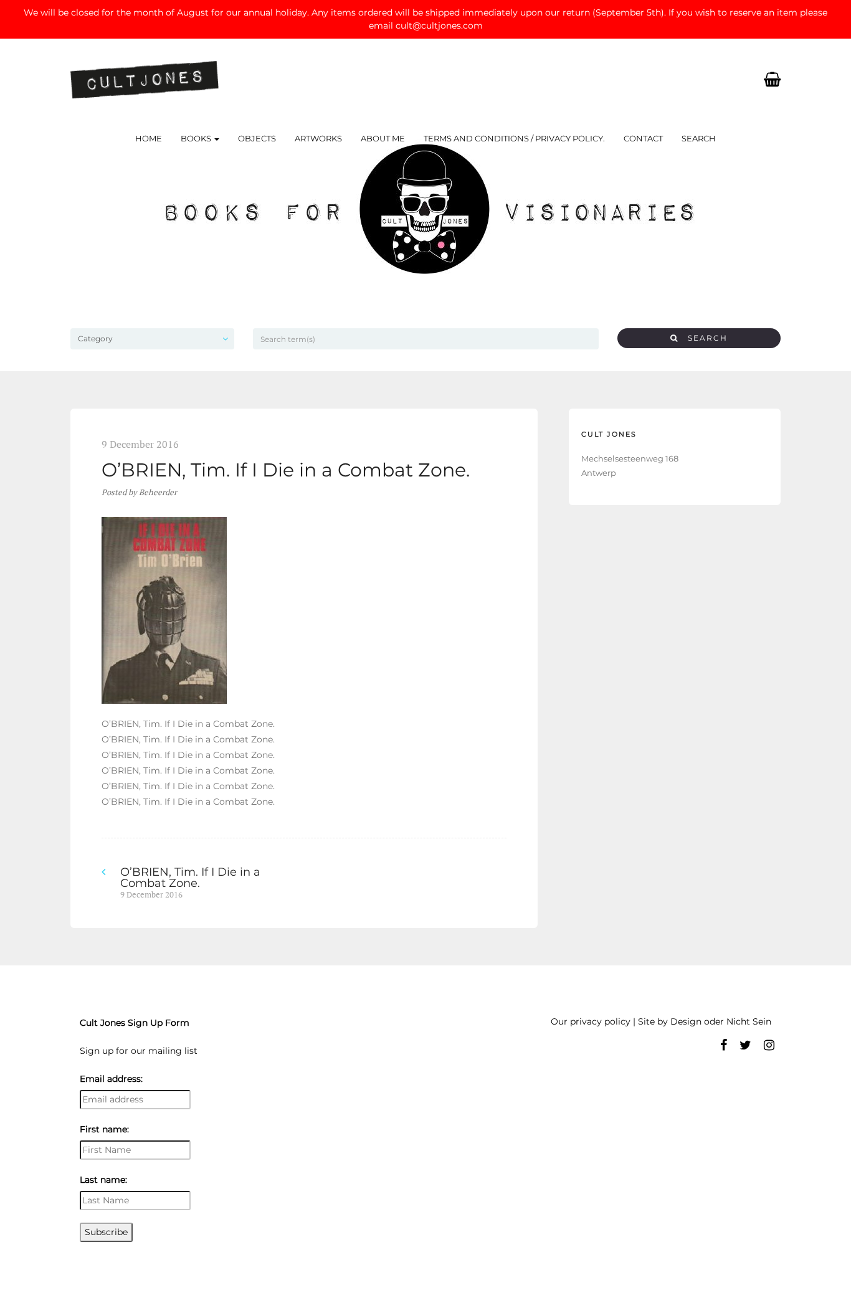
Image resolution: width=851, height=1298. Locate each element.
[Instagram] (769, 1045)
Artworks (318, 138)
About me (383, 138)
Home (148, 138)
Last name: (103, 1179)
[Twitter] (745, 1045)
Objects (257, 138)
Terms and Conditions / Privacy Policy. (514, 138)
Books (197, 138)
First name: (104, 1129)
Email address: (111, 1078)
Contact (643, 138)
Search (699, 138)
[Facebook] (723, 1045)
